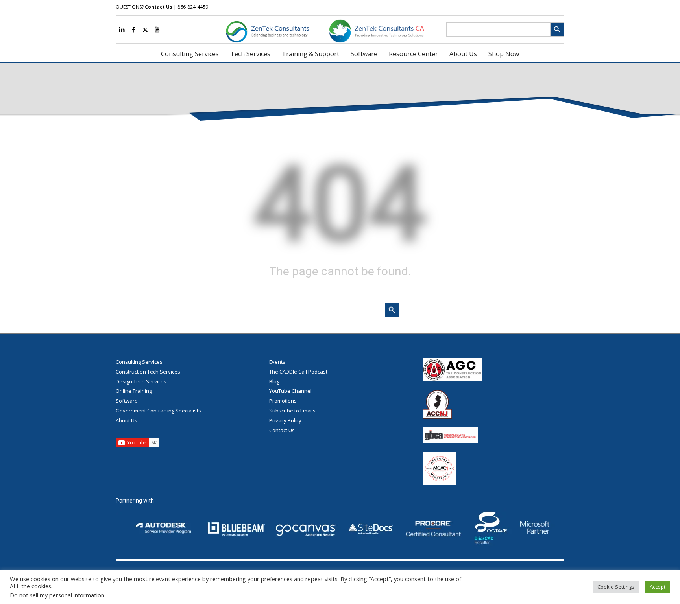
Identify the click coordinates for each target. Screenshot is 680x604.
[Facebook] (133, 29)
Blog (274, 381)
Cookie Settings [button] (615, 586)
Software (127, 400)
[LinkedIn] (122, 29)
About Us (126, 420)
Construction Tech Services (148, 371)
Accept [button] (657, 586)
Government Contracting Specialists (158, 410)
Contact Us (158, 7)
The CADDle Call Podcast (298, 371)
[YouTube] (157, 29)
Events (277, 361)
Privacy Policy (285, 420)
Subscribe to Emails (292, 410)
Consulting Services (139, 361)
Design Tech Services (141, 381)
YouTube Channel (290, 390)
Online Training (134, 390)
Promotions (283, 400)
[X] (145, 29)
